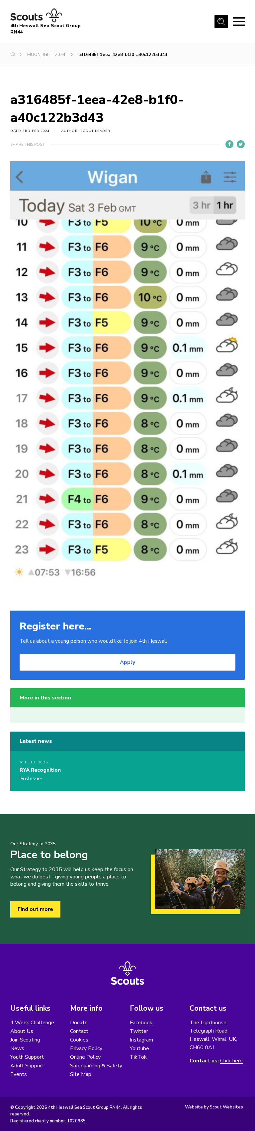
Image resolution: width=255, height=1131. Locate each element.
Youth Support (27, 1057)
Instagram (141, 1039)
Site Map (80, 1074)
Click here (231, 1061)
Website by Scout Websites (214, 1107)
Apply (127, 662)
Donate (79, 1022)
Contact (79, 1031)
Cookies (79, 1039)
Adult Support (27, 1065)
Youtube (139, 1048)
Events (18, 1074)
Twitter (139, 1031)
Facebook (141, 1022)
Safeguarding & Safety (96, 1065)
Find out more (35, 909)
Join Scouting (25, 1039)
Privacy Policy (86, 1048)
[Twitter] (241, 144)
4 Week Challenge (32, 1022)
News (17, 1048)
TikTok (138, 1057)
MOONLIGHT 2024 (46, 55)
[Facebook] (229, 144)
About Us (21, 1031)
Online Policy (85, 1057)
